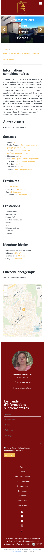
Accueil (5, 49)
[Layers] (38, 288)
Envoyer (9, 455)
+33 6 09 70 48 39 (24, 382)
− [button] (6, 290)
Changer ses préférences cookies (18, 544)
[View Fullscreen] (6, 294)
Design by (39, 544)
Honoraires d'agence (31, 541)
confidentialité (34, 549)
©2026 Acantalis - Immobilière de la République (22, 538)
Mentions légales (14, 541)
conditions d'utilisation (16, 551)
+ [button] (6, 287)
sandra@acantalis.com (23, 388)
